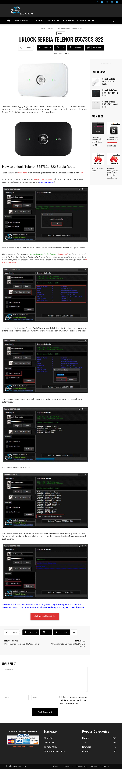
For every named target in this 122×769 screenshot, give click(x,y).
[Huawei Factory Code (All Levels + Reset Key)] (113, 159)
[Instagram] (107, 2)
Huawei (50, 28)
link (82, 173)
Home (42, 28)
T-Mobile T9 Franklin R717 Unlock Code (97, 140)
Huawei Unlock (21, 21)
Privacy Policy (50, 746)
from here (22, 173)
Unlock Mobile (69, 21)
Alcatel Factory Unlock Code (113, 139)
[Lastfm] (112, 2)
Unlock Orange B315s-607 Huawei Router (110, 104)
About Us (48, 738)
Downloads (86, 21)
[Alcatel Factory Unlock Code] (113, 128)
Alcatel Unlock (51, 21)
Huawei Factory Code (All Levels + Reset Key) (112, 172)
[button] (112, 20)
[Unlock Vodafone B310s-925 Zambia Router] (96, 93)
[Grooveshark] (102, 2)
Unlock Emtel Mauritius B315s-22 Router (22, 644)
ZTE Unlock (36, 21)
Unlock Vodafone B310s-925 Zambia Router (110, 93)
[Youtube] (117, 2)
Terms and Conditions (54, 751)
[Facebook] (97, 2)
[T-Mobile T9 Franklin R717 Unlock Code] (98, 128)
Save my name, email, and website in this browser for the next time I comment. (73, 700)
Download (62, 254)
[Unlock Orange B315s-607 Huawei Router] (96, 104)
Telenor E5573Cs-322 (43, 179)
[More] (74, 632)
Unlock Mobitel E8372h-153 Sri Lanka (108, 81)
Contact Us (49, 742)
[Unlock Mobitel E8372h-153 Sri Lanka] (96, 82)
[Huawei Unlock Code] (98, 159)
